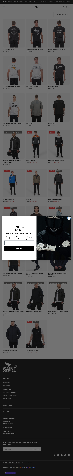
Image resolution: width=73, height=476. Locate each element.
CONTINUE (19, 248)
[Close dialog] (69, 218)
